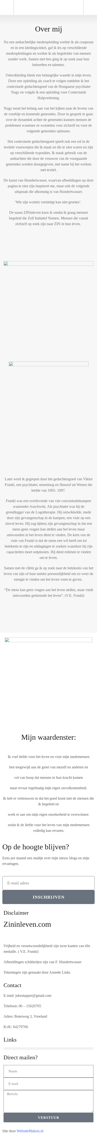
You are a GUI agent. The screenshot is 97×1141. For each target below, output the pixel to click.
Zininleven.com (27, 924)
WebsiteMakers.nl (30, 1131)
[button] (48, 19)
